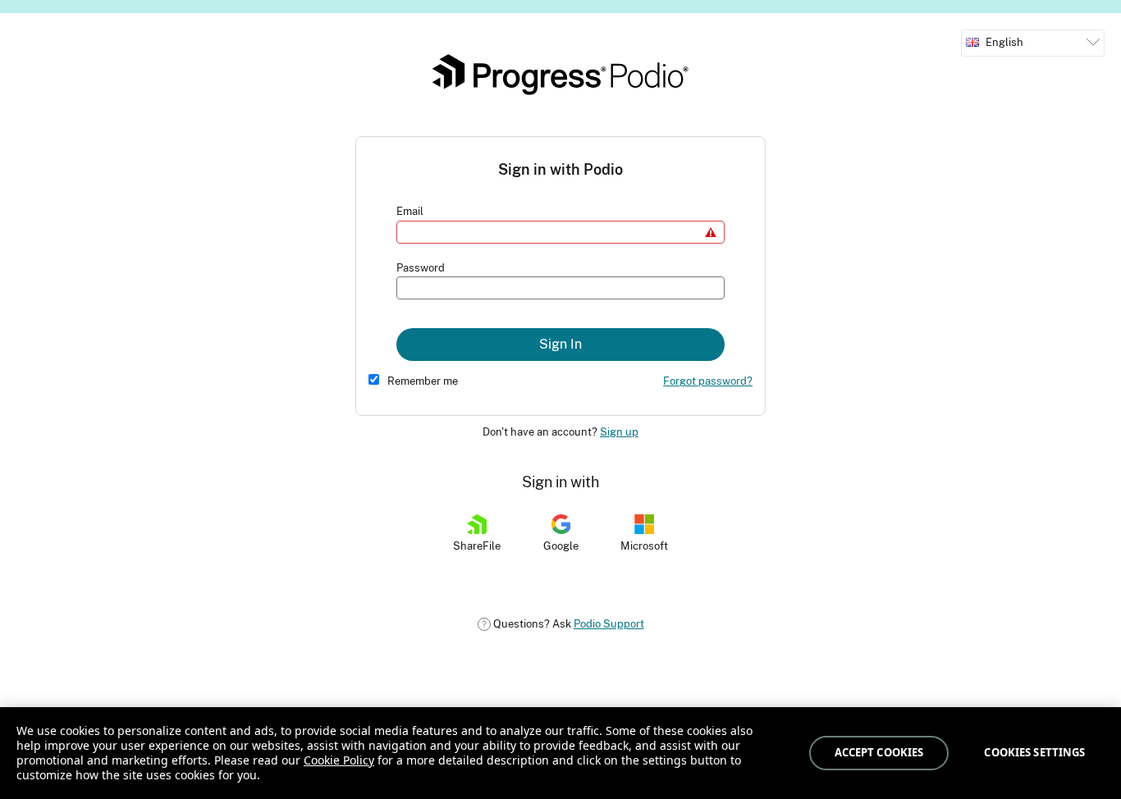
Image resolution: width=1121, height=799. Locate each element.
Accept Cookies (879, 752)
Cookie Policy (339, 760)
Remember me (422, 381)
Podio (560, 74)
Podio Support (609, 624)
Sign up (619, 432)
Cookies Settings (1034, 752)
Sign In (560, 344)
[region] (560, 753)
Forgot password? (708, 381)
